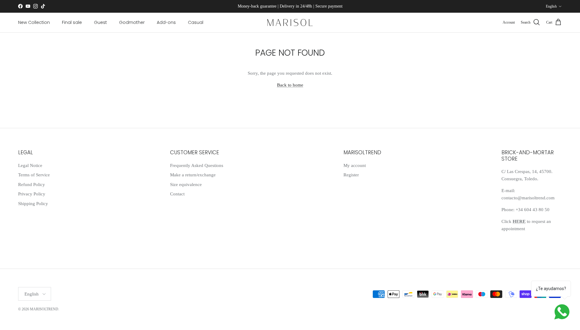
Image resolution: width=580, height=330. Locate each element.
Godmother (132, 22)
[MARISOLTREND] (290, 22)
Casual (195, 22)
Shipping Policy (33, 203)
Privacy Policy (31, 193)
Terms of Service (34, 174)
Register (351, 174)
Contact (177, 193)
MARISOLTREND (44, 309)
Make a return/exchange (193, 174)
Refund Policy (31, 184)
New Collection (34, 22)
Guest (100, 22)
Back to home (290, 85)
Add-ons (166, 22)
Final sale (72, 22)
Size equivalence (186, 184)
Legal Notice (30, 165)
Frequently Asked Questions (196, 165)
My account (354, 165)
